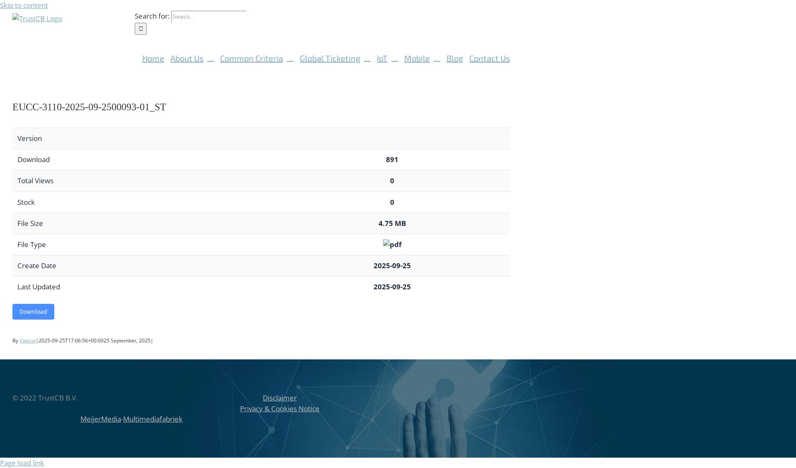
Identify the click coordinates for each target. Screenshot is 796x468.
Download (33, 311)
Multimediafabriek (152, 419)
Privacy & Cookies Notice (280, 408)
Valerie (27, 340)
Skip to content (24, 5)
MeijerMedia (100, 419)
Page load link (22, 463)
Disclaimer (280, 398)
